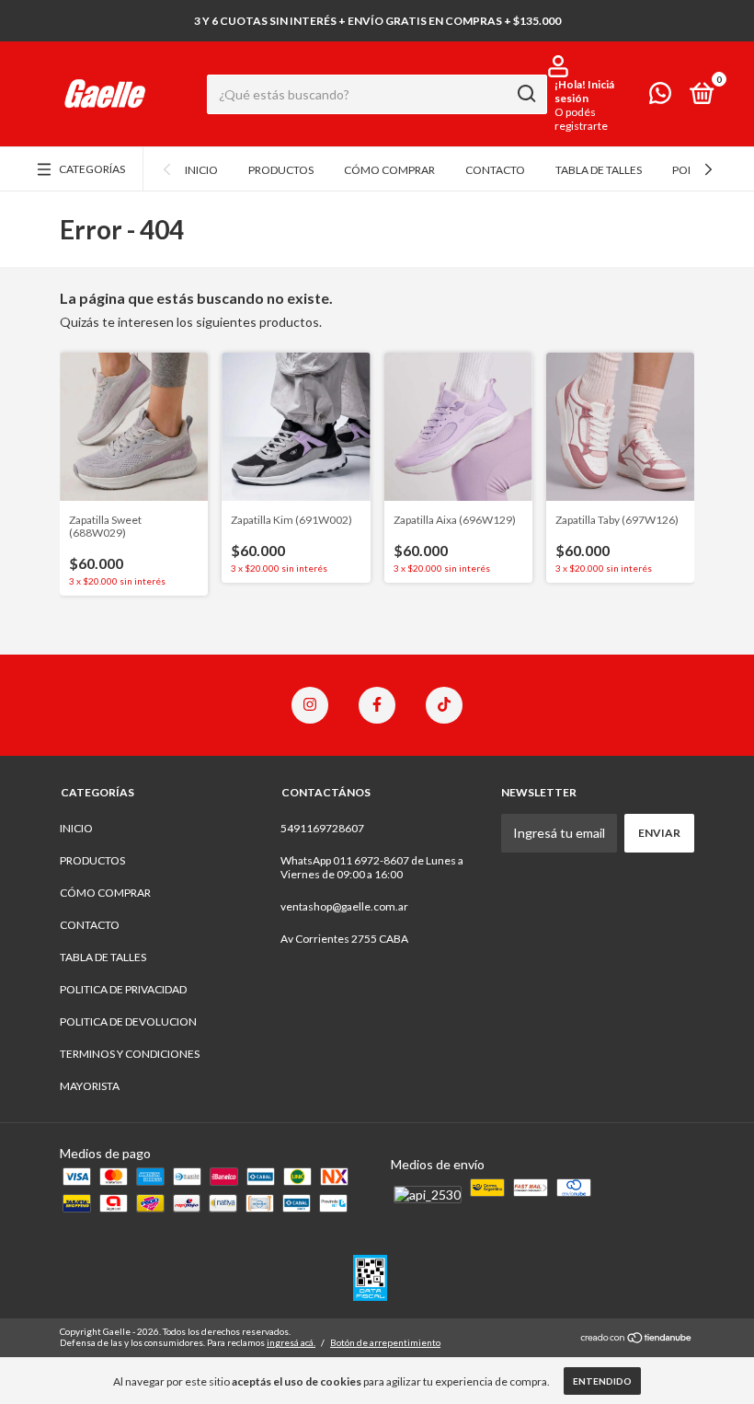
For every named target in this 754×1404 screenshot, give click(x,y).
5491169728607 (322, 828)
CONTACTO (495, 170)
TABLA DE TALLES (598, 170)
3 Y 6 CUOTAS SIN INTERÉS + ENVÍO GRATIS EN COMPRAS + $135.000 (377, 21)
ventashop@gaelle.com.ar (344, 906)
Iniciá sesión (584, 91)
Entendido (602, 1381)
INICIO (201, 170)
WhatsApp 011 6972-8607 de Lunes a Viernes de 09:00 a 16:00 (371, 867)
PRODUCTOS (281, 170)
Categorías (92, 169)
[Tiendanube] (636, 1339)
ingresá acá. (291, 1342)
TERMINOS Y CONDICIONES (130, 1054)
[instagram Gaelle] (309, 705)
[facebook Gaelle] (377, 705)
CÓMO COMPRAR (389, 170)
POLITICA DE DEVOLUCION (128, 1021)
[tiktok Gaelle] (444, 705)
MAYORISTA (90, 1086)
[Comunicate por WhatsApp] (660, 97)
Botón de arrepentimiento (385, 1342)
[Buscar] (525, 93)
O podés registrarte (581, 119)
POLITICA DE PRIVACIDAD (123, 989)
